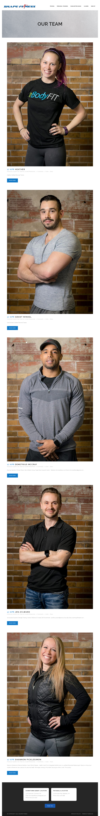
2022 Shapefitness (21, 813)
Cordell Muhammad (30, 171)
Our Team (20, 171)
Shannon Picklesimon (28, 759)
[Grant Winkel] (50, 252)
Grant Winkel (23, 317)
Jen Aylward (22, 612)
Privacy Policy (76, 813)
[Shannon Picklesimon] (50, 695)
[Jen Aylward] (50, 547)
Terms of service (87, 813)
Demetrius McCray (26, 464)
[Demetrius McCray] (50, 399)
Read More (12, 180)
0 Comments (39, 171)
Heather (20, 169)
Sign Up (50, 806)
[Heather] (50, 104)
